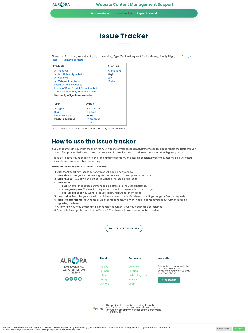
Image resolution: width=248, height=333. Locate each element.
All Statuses (93, 108)
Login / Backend (147, 13)
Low (110, 77)
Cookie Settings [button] (223, 328)
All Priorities (114, 70)
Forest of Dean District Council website (76, 88)
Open (90, 122)
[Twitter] (67, 279)
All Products (61, 70)
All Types (59, 108)
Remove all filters (73, 59)
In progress (93, 119)
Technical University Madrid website (75, 91)
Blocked (91, 112)
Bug (56, 112)
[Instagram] (71, 279)
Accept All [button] (239, 328)
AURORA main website (67, 81)
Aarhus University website (69, 74)
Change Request (64, 115)
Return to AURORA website (124, 228)
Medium (112, 81)
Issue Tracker (124, 13)
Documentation (100, 13)
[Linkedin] (80, 279)
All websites (61, 77)
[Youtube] (75, 279)
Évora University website (68, 84)
